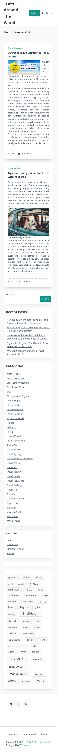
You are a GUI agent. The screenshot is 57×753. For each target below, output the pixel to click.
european (28, 601)
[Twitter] (18, 704)
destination (13, 595)
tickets (35, 651)
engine (45, 595)
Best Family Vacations (18, 382)
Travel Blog (12, 467)
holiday (11, 614)
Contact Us (12, 544)
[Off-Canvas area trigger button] (51, 13)
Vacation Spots (14, 511)
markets (26, 627)
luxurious (12, 627)
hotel (12, 621)
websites (12, 680)
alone (38, 577)
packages (14, 639)
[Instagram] (26, 704)
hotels (26, 621)
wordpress (26, 681)
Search (9, 294)
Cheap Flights (14, 400)
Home (10, 539)
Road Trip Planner (16, 440)
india (37, 621)
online (12, 633)
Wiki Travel (12, 516)
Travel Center (14, 471)
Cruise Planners (15, 409)
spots (11, 651)
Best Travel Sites (15, 387)
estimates (12, 601)
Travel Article (14, 168)
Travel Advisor (14, 449)
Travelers (11, 494)
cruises (28, 589)
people (30, 639)
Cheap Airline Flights (18, 396)
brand (10, 584)
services (22, 646)
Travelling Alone (15, 498)
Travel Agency (14, 454)
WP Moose (24, 745)
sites (34, 645)
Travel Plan (12, 489)
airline (26, 577)
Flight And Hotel (15, 418)
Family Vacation (15, 413)
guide (37, 607)
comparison (13, 589)
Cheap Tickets (14, 405)
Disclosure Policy (15, 548)
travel (17, 659)
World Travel (13, 520)
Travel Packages (15, 485)
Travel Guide (13, 476)
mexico (37, 627)
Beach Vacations (15, 378)
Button (34, 13)
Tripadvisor (13, 503)
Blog (9, 391)
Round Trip (12, 445)
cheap (34, 583)
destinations (31, 595)
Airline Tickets (14, 373)
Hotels (10, 431)
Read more (40, 143)
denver (40, 590)
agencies (12, 577)
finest (10, 607)
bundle (21, 584)
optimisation (28, 634)
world (40, 680)
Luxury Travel (14, 436)
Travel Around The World (20, 458)
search (10, 646)
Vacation (11, 507)
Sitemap (11, 553)
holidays (30, 613)
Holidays (11, 427)
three (23, 651)
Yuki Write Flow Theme (38, 741)
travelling (38, 659)
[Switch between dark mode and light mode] (43, 13)
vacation (18, 673)
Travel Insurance (15, 48)
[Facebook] (10, 704)
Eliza (12, 154)
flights (24, 607)
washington (39, 674)
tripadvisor (16, 666)
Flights (10, 422)
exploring (42, 601)
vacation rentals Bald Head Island (27, 264)
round (42, 639)
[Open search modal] (47, 13)
